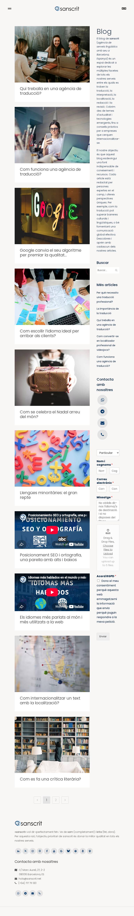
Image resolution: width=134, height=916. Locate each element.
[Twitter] (25, 851)
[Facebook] (46, 851)
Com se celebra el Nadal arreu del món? (50, 414)
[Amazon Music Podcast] (82, 851)
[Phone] (102, 434)
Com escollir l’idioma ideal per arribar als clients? (49, 333)
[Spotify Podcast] (75, 851)
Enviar (103, 636)
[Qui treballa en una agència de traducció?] (52, 54)
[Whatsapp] (102, 399)
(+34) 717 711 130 (27, 883)
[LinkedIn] (18, 851)
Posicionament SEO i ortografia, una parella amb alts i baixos (51, 557)
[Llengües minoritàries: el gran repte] (52, 458)
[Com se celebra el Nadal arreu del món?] (52, 378)
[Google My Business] (61, 851)
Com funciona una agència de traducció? (50, 172)
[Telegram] (102, 411)
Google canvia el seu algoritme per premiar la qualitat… (50, 252)
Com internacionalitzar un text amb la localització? (50, 700)
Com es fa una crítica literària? (50, 779)
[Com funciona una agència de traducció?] (52, 135)
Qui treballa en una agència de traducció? (50, 91)
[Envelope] (102, 423)
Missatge (105, 497)
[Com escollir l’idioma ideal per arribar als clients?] (52, 297)
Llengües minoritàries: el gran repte (48, 495)
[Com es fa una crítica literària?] (52, 745)
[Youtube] (54, 851)
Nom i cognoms (105, 463)
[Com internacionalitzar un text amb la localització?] (52, 664)
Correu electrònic (105, 481)
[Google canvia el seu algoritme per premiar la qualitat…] (52, 216)
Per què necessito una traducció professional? (107, 297)
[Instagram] (32, 851)
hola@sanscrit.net (30, 878)
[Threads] (39, 851)
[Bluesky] (68, 851)
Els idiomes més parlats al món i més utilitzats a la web (51, 619)
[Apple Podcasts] (90, 851)
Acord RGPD (106, 576)
